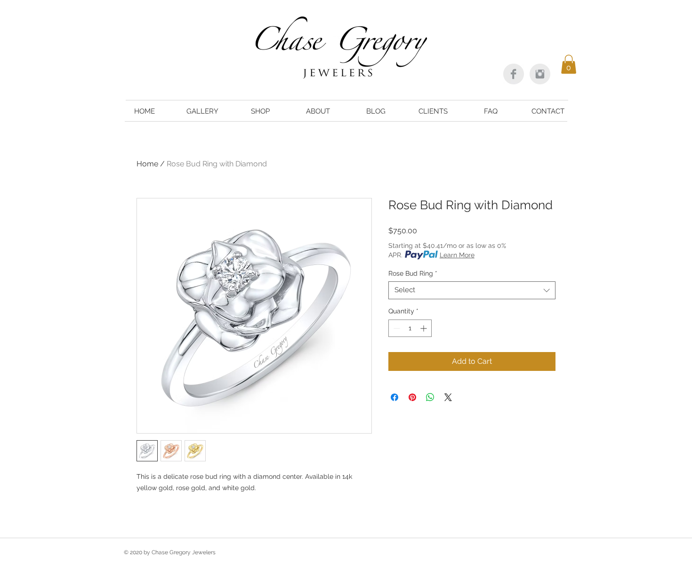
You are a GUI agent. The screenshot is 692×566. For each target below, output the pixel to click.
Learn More (457, 255)
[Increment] (424, 328)
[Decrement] (396, 328)
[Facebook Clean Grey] (513, 74)
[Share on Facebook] (394, 397)
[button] (569, 64)
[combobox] (471, 290)
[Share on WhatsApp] (430, 397)
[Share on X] (448, 397)
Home (147, 163)
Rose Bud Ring (412, 273)
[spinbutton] (410, 328)
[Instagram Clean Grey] (540, 74)
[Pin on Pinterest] (412, 397)
